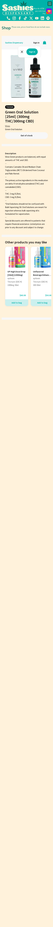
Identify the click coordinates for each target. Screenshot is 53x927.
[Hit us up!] (8, 19)
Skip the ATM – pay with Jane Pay (39, 11)
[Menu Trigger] (49, 3)
